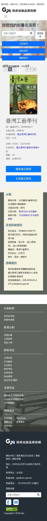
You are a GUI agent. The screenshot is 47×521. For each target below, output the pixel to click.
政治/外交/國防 (10, 380)
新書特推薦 (9, 320)
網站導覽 (4, 4)
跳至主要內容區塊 (7, 1)
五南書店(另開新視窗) (14, 399)
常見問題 (8, 418)
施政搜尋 (23, 51)
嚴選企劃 (9, 327)
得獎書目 (20, 422)
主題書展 (8, 339)
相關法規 (8, 422)
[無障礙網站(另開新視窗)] (11, 509)
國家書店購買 (23, 169)
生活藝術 (8, 361)
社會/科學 (8, 373)
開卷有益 (9, 350)
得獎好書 (8, 335)
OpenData (21, 418)
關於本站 (14, 4)
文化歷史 (8, 365)
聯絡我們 (40, 4)
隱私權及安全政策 (27, 4)
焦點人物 (8, 342)
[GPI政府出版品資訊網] (19, 10)
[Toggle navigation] (5, 16)
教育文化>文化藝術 (28, 211)
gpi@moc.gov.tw (24, 478)
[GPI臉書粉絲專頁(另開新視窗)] (9, 502)
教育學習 (8, 369)
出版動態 (9, 308)
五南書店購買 (23, 178)
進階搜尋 (40, 35)
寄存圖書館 (9, 403)
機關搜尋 (23, 58)
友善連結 (8, 426)
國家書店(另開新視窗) (14, 395)
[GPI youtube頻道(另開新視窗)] (16, 502)
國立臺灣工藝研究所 (26, 134)
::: (6, 437)
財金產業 (8, 376)
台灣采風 (8, 358)
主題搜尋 (23, 43)
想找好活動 (9, 316)
